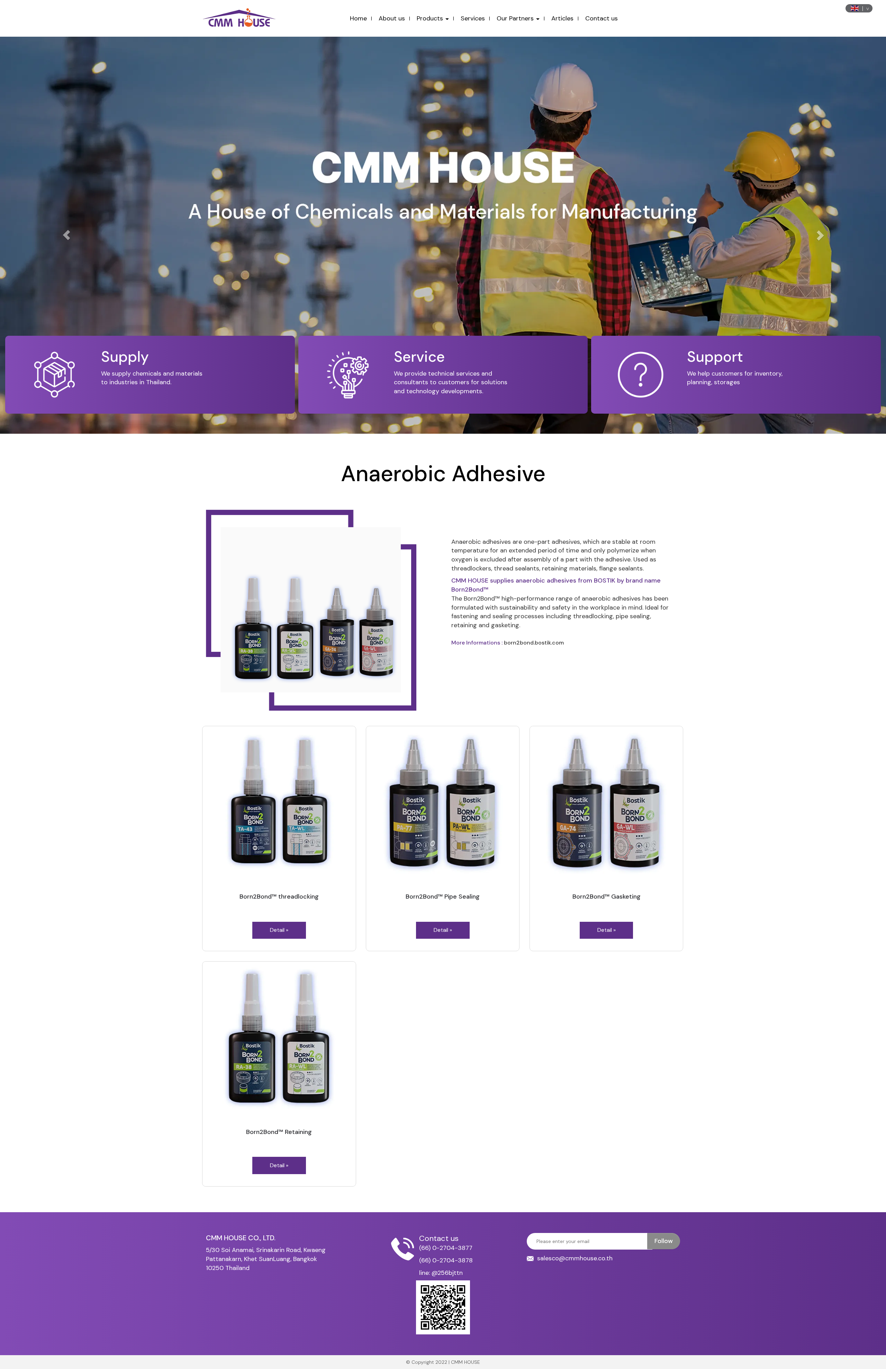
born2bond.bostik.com (534, 642)
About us (392, 18)
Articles (562, 18)
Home (358, 18)
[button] (66, 235)
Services (473, 18)
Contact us (601, 18)
